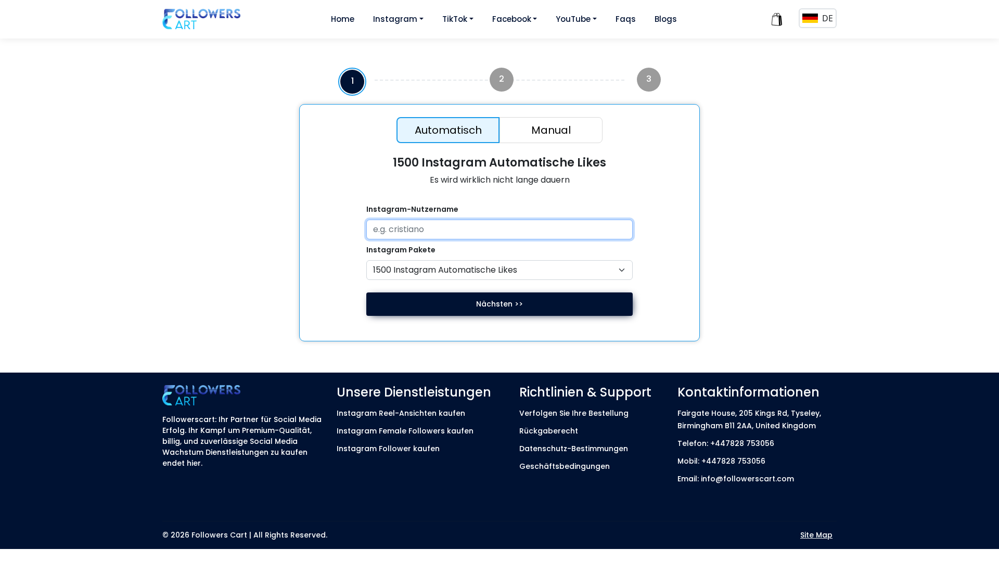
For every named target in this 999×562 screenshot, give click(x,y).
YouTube (573, 19)
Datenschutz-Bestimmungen (573, 448)
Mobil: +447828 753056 (721, 461)
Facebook (511, 19)
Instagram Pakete (401, 250)
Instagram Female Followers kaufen (405, 431)
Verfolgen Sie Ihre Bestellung (574, 413)
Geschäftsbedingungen (564, 466)
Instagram (395, 19)
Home (342, 19)
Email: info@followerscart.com (735, 479)
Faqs (626, 19)
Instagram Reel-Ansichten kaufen (401, 413)
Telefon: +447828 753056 (725, 443)
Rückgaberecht (548, 431)
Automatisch (448, 130)
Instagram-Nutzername (412, 209)
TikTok (454, 19)
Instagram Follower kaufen (388, 448)
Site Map (816, 535)
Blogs (666, 19)
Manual (551, 130)
